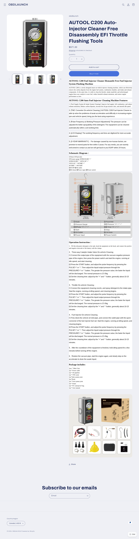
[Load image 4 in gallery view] (52, 79)
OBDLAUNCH (16, 531)
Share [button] (73, 464)
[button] (4, 4)
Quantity (72, 54)
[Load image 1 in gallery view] (17, 79)
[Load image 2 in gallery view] (29, 79)
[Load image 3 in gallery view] (41, 79)
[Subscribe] (87, 495)
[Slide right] (60, 79)
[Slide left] (9, 79)
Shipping (72, 50)
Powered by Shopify (28, 531)
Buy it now (94, 74)
